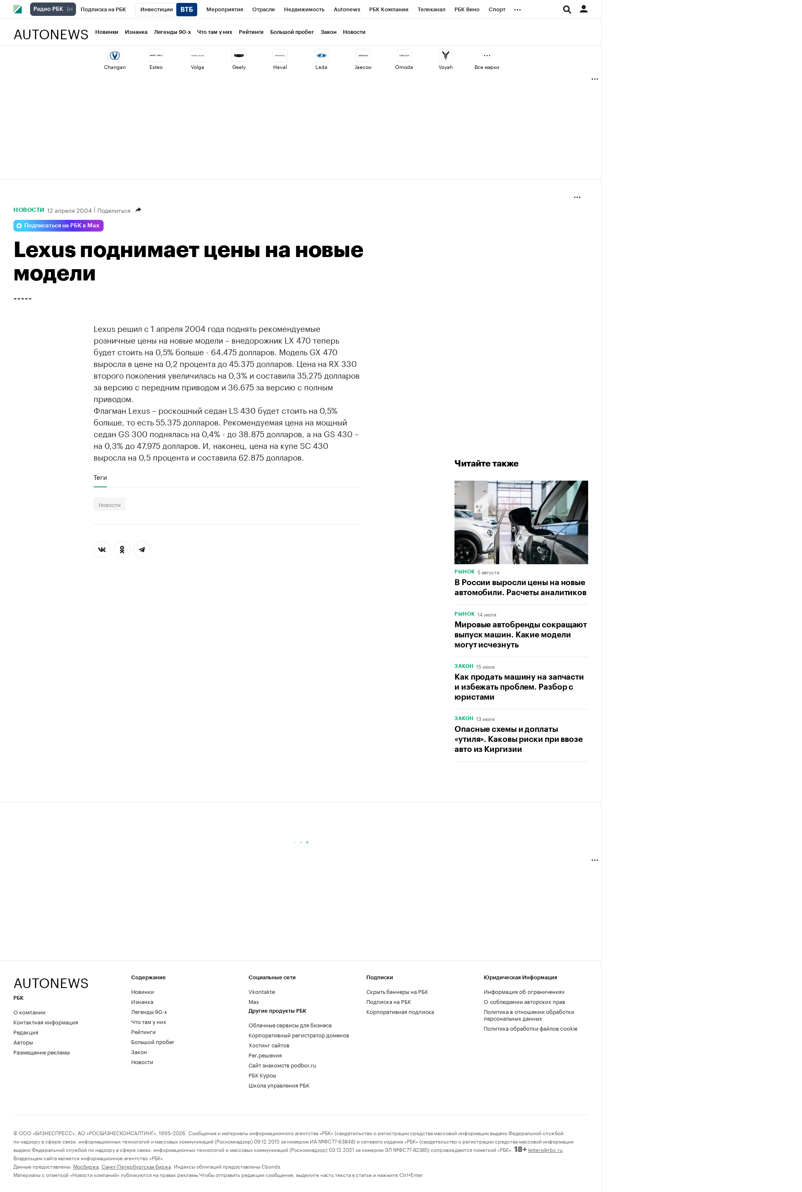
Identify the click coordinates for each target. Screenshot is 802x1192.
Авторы (23, 1041)
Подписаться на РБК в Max (61, 226)
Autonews (51, 29)
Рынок (464, 571)
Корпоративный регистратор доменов (299, 1034)
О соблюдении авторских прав (524, 1001)
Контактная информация (45, 1021)
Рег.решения (265, 1054)
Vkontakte (262, 991)
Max (254, 1001)
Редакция (25, 1031)
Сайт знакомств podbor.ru (282, 1064)
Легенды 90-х (172, 32)
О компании (29, 1011)
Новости (354, 32)
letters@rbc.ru (545, 1149)
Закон (329, 32)
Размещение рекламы (41, 1051)
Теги (100, 476)
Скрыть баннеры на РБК (397, 991)
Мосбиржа (86, 1166)
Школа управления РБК (279, 1084)
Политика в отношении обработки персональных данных (529, 1014)
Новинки (106, 32)
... (517, 8)
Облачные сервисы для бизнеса (290, 1024)
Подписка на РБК (388, 1001)
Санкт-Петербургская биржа (136, 1166)
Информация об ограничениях (524, 991)
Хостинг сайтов (269, 1044)
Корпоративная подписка (400, 1011)
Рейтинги (251, 32)
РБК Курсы (262, 1074)
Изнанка (136, 32)
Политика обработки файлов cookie (531, 1028)
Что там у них (214, 32)
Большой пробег (292, 32)
